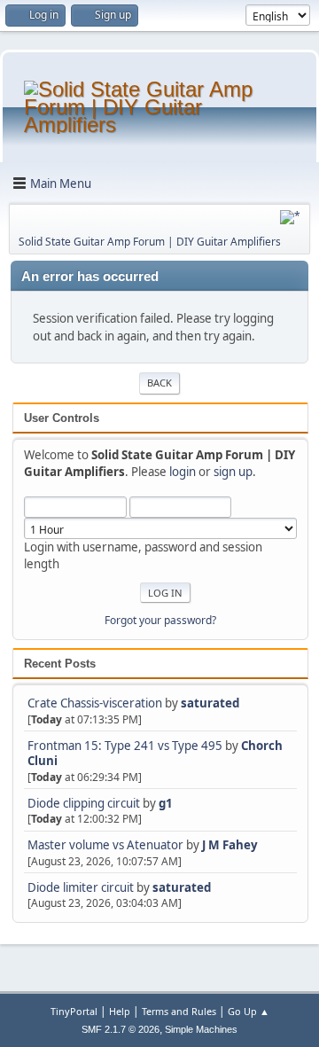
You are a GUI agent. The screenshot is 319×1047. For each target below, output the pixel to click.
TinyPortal (74, 1011)
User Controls (61, 418)
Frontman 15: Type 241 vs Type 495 (124, 746)
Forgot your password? (160, 620)
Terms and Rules (179, 1011)
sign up (233, 472)
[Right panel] (290, 217)
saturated (210, 703)
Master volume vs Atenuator (105, 845)
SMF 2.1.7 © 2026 (121, 1029)
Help (119, 1011)
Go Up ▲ (248, 1011)
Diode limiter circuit (80, 887)
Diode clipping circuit (83, 803)
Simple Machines (201, 1029)
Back (159, 382)
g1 (166, 803)
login (182, 472)
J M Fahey (230, 845)
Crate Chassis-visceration (94, 703)
